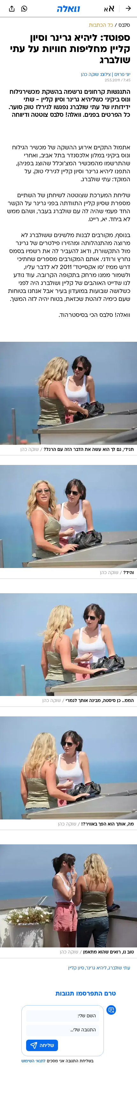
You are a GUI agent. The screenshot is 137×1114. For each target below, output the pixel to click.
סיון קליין (76, 968)
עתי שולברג (119, 968)
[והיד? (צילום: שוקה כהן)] (68, 522)
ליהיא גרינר (96, 968)
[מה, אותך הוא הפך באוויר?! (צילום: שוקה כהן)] (68, 773)
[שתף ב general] (11, 8)
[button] (109, 8)
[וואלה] (68, 8)
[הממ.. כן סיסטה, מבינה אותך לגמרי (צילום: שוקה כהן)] (68, 650)
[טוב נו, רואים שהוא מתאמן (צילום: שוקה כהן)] (68, 901)
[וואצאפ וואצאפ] (24, 8)
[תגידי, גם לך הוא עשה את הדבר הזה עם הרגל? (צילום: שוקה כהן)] (68, 398)
